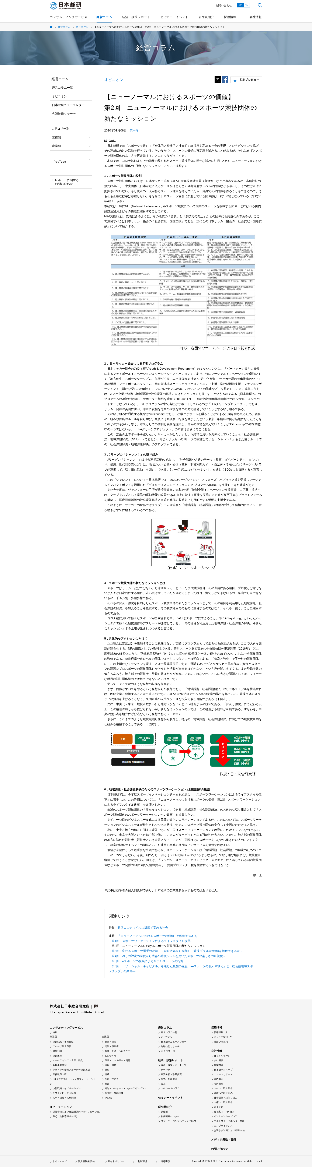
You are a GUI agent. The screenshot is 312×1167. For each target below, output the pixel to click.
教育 (107, 1083)
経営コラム (104, 17)
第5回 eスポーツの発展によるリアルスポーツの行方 (147, 961)
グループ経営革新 (62, 1046)
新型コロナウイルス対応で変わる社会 (143, 927)
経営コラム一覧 (62, 87)
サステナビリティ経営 (64, 1093)
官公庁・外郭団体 (114, 1093)
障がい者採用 (221, 1041)
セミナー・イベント (174, 17)
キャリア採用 (221, 1037)
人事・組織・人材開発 (64, 1097)
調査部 (164, 1111)
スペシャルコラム (170, 1088)
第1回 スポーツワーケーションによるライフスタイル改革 (151, 941)
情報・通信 (110, 1065)
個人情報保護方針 (87, 1161)
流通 (107, 1074)
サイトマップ (60, 1161)
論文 (163, 1083)
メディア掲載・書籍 (223, 1139)
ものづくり (110, 1055)
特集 (55, 1032)
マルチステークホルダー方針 (229, 1121)
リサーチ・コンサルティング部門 (178, 1121)
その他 (108, 1097)
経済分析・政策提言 (171, 1074)
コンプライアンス (223, 1125)
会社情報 (255, 17)
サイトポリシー (116, 1161)
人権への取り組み (223, 1102)
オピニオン (82, 26)
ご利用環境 (141, 1161)
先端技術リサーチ (64, 113)
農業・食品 (110, 1041)
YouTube (60, 161)
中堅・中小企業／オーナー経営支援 (71, 1069)
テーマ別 (165, 1069)
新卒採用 (218, 1032)
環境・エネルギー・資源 (117, 1060)
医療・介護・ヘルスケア (117, 1051)
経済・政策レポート (136, 17)
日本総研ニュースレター (68, 105)
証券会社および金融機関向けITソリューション (77, 1111)
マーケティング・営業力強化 (68, 1060)
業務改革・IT (59, 1074)
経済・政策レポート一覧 (174, 1065)
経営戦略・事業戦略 (63, 1041)
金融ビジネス (112, 1079)
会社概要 (218, 1060)
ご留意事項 (164, 1161)
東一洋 (134, 130)
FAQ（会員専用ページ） (65, 1116)
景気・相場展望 (169, 1079)
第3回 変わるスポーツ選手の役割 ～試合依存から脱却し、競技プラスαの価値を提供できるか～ (177, 951)
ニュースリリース (223, 1074)
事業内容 (218, 1065)
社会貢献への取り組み (225, 1097)
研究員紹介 (206, 17)
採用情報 (230, 17)
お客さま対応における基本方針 (230, 1130)
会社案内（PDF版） (224, 1111)
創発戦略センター (170, 1116)
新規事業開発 (60, 1065)
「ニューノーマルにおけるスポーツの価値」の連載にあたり (158, 936)
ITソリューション (61, 1106)
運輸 (107, 1069)
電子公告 (218, 1107)
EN (246, 5)
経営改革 (57, 1055)
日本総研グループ (223, 1069)
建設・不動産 (112, 1046)
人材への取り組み (223, 1088)
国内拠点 (218, 1079)
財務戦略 (57, 1051)
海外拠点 (218, 1083)
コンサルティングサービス (68, 17)
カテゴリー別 (168, 1051)
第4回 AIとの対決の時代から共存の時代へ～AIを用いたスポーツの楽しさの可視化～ (169, 956)
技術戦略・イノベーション (67, 1088)
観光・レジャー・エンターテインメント (126, 1088)
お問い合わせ (223, 5)
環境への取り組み (223, 1093)
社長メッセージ (222, 1055)
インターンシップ (223, 1116)
